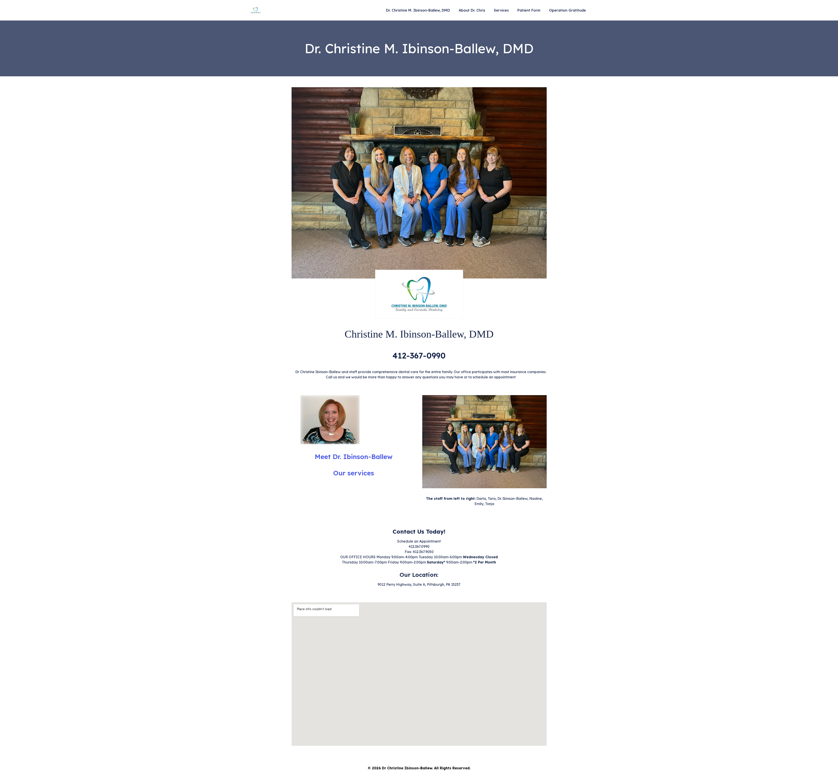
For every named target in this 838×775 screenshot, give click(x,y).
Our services (353, 473)
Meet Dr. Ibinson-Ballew (354, 456)
